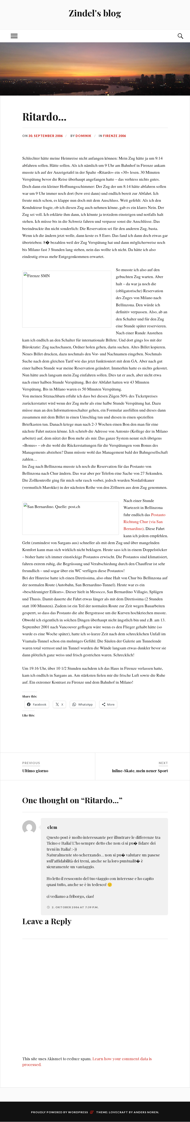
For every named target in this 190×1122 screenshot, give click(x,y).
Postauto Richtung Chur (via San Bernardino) (144, 521)
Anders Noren (146, 1112)
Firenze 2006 (114, 136)
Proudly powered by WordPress (59, 1112)
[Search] (175, 36)
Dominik (83, 136)
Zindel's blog (95, 13)
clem (52, 827)
